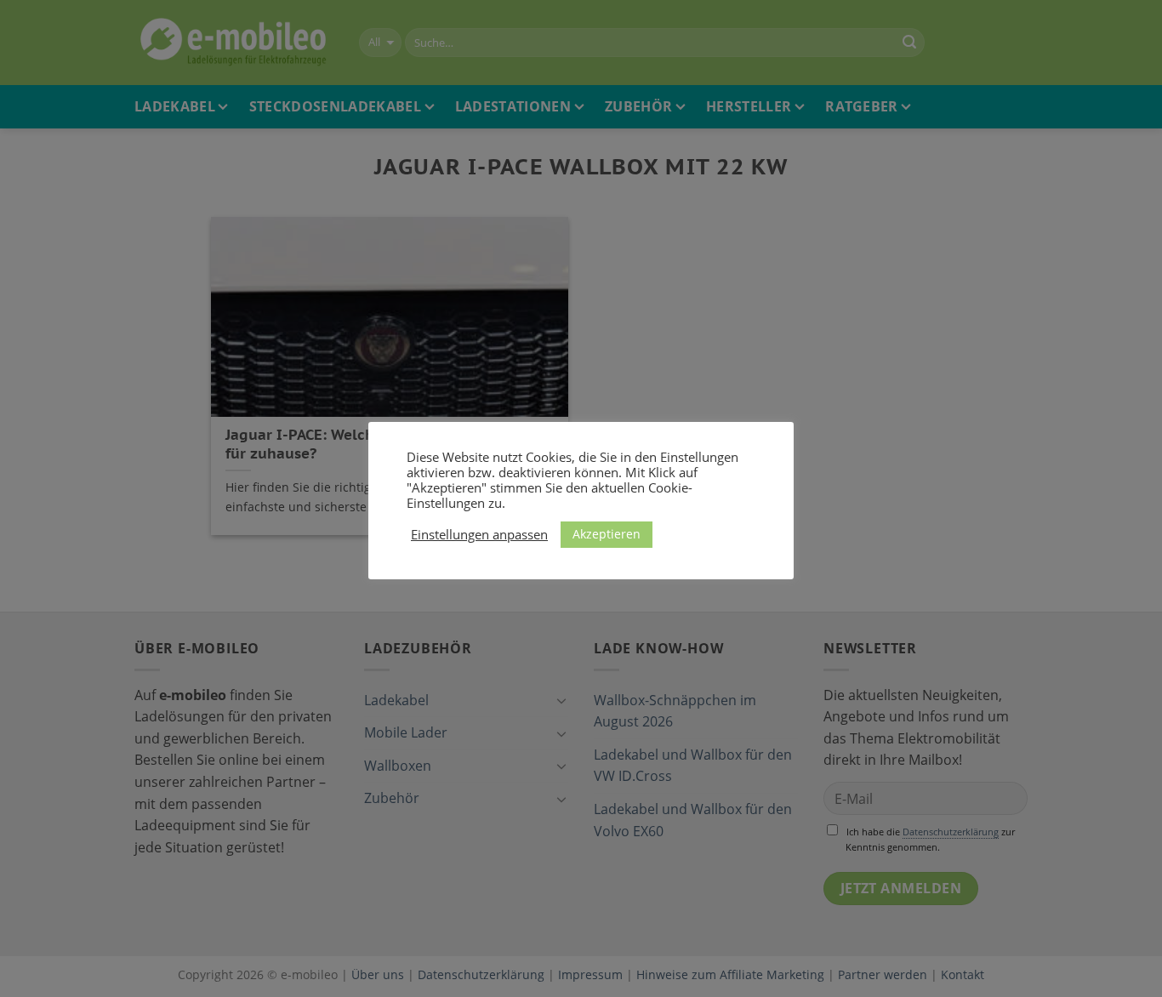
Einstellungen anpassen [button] (479, 534)
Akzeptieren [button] (606, 534)
